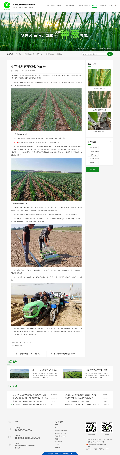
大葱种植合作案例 (84, 6)
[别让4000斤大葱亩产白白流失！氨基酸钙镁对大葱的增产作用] (19, 373)
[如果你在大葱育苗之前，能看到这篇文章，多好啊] (72, 373)
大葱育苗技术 (60, 54)
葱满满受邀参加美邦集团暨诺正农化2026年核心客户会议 (30, 404)
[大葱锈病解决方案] (99, 77)
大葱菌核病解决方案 (99, 132)
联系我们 (110, 6)
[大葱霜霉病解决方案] (99, 99)
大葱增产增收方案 (71, 6)
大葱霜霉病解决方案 (99, 110)
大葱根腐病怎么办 (49, 54)
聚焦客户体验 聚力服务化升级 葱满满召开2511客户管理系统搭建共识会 (30, 398)
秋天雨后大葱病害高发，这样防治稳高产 (77, 401)
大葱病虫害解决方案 (57, 6)
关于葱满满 (102, 6)
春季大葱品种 (22, 343)
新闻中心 (94, 6)
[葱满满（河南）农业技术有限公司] (7, 9)
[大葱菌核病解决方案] (99, 121)
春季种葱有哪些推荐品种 (106, 49)
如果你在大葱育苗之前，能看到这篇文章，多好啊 (97, 370)
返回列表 (92, 169)
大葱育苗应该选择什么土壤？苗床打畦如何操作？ (30, 354)
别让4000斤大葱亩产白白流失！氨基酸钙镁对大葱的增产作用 (44, 370)
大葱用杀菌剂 (39, 54)
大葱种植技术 (18, 54)
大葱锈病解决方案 (99, 88)
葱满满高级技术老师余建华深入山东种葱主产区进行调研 (82, 404)
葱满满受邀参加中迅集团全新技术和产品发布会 (28, 401)
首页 (88, 49)
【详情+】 (45, 378)
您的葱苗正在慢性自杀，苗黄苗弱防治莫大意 (79, 398)
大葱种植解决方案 (29, 54)
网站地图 (58, 447)
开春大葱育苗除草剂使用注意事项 (65, 354)
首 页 (48, 6)
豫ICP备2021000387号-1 (98, 442)
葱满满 (29, 343)
